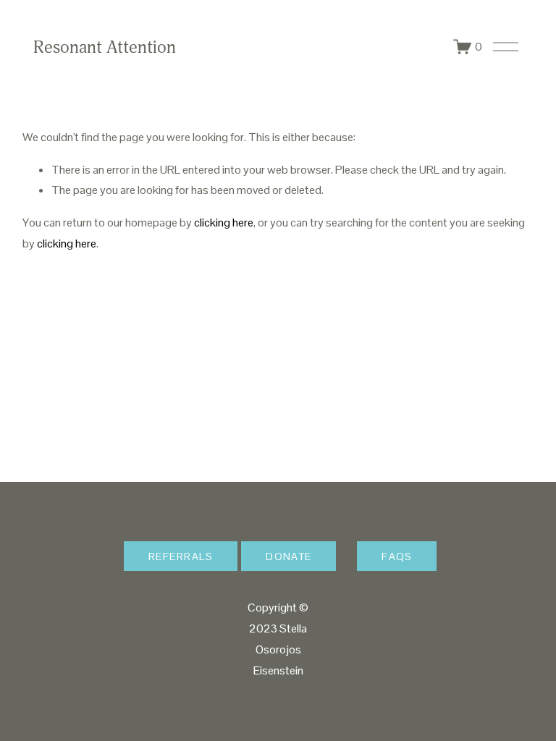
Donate (289, 556)
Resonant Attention (104, 47)
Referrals (180, 556)
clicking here (223, 222)
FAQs (397, 556)
